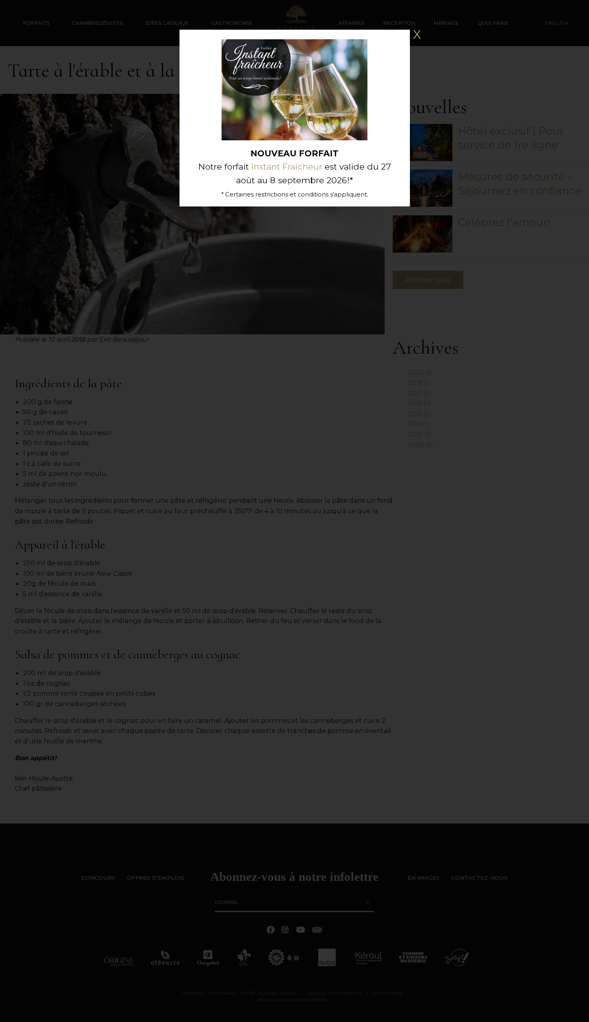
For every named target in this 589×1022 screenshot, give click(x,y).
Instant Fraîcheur (286, 167)
